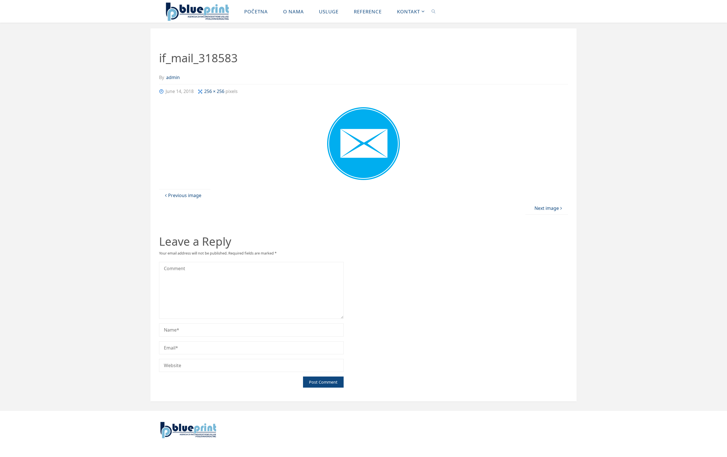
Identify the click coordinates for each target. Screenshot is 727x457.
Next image (546, 208)
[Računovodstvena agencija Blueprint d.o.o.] (197, 11)
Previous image (184, 195)
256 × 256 (214, 91)
